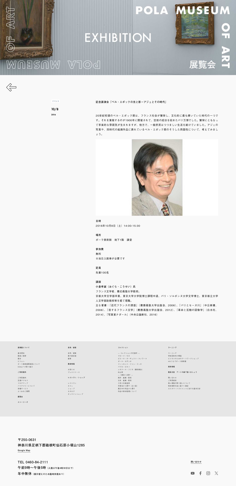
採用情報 (171, 366)
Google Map (24, 450)
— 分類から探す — (125, 375)
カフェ (70, 386)
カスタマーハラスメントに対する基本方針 (184, 388)
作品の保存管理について (127, 391)
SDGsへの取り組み (25, 367)
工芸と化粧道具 (124, 383)
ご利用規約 (172, 380)
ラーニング (172, 347)
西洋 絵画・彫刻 (125, 378)
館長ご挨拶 (22, 356)
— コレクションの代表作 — (129, 353)
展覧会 (20, 397)
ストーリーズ (23, 402)
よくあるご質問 (24, 391)
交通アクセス (23, 380)
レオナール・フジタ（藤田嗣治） (131, 369)
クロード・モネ (124, 356)
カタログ (71, 391)
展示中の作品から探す (126, 388)
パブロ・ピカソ (124, 367)
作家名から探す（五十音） (128, 386)
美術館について (24, 347)
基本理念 (21, 353)
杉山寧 (120, 372)
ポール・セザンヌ (125, 361)
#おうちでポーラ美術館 (177, 361)
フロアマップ (23, 383)
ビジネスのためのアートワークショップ (183, 358)
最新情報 (71, 364)
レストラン (72, 383)
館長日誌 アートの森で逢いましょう (182, 372)
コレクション (123, 347)
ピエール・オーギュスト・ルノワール (132, 358)
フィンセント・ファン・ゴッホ (130, 364)
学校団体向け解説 (175, 356)
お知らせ (71, 369)
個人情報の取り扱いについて (179, 383)
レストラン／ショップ (76, 377)
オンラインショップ (75, 394)
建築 (69, 358)
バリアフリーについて (26, 386)
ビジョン (21, 361)
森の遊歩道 (72, 356)
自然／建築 (72, 347)
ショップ (71, 388)
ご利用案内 (22, 372)
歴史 (19, 358)
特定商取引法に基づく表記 (178, 386)
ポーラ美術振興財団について (29, 364)
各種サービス (23, 388)
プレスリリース (74, 372)
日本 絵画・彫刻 (125, 380)
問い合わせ (172, 378)
